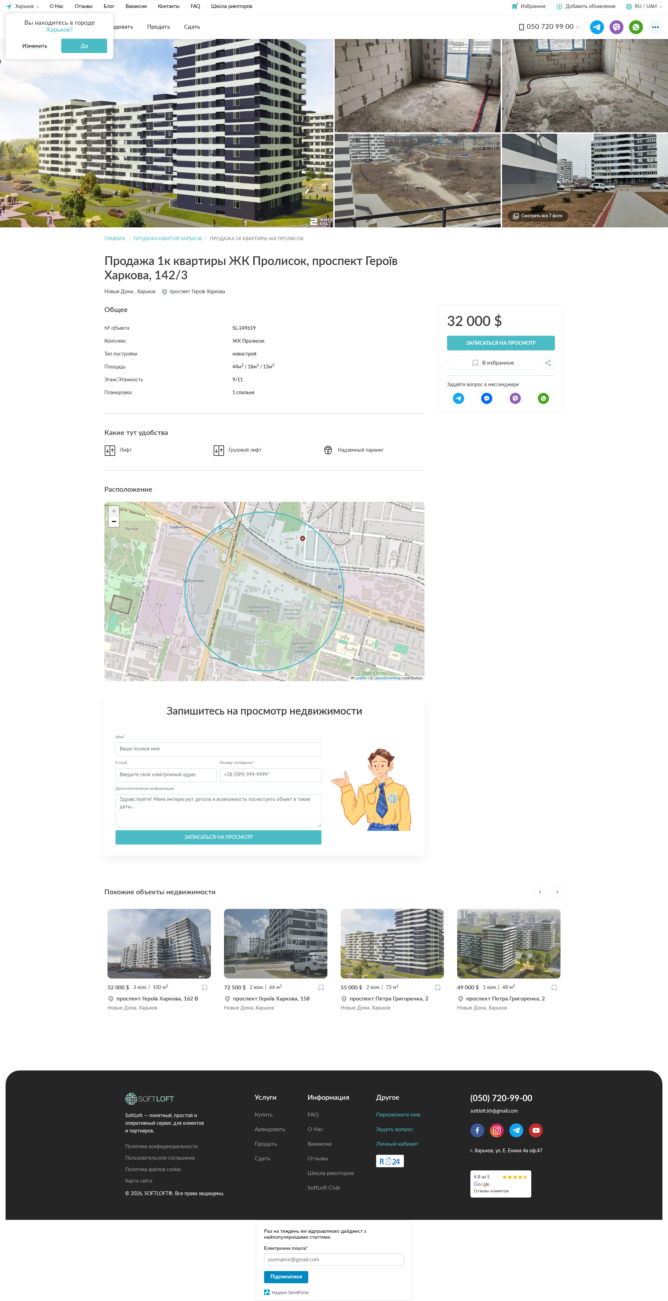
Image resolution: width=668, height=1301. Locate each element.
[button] (528, 6)
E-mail (121, 763)
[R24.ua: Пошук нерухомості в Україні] (390, 1161)
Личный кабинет (397, 1144)
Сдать (262, 1158)
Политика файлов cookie (153, 1169)
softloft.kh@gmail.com (494, 1111)
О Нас (57, 6)
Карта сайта (138, 1181)
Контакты (169, 6)
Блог (109, 6)
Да (84, 46)
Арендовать (270, 1129)
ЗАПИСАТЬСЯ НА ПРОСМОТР (218, 837)
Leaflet (360, 678)
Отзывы (84, 6)
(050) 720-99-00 (501, 1098)
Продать (266, 1144)
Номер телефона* (237, 763)
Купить (264, 1114)
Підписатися (286, 1276)
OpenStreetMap (387, 678)
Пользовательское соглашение (160, 1158)
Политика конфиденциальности (161, 1146)
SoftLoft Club (324, 1188)
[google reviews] (500, 1183)
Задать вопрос (394, 1129)
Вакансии (136, 6)
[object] (159, 1003)
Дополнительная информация (145, 788)
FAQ (195, 6)
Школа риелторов (231, 6)
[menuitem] (117, 27)
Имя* (120, 737)
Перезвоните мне (398, 1114)
